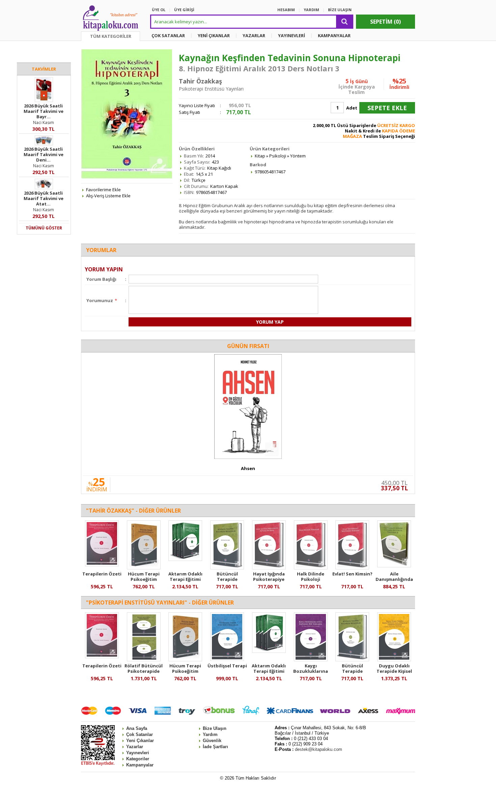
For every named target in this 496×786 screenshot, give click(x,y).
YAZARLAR (254, 35)
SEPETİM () (385, 21)
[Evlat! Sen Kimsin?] (352, 568)
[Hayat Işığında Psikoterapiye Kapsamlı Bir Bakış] (269, 568)
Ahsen (248, 468)
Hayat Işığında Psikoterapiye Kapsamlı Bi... (269, 579)
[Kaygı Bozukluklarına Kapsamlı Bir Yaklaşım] (311, 660)
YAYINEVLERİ (291, 35)
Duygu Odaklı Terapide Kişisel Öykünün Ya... (394, 671)
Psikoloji (277, 156)
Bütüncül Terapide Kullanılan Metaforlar (227, 582)
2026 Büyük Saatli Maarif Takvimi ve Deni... (43, 154)
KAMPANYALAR (334, 35)
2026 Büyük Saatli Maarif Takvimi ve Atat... (43, 198)
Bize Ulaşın (214, 728)
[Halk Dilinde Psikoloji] (311, 568)
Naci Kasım (43, 122)
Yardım (210, 734)
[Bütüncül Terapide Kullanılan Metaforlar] (227, 568)
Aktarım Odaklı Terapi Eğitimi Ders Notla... (185, 579)
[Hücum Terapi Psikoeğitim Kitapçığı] (144, 568)
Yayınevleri (137, 752)
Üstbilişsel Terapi (227, 666)
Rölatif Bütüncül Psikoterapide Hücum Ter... (144, 671)
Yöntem (298, 156)
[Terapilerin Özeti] (102, 565)
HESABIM (286, 9)
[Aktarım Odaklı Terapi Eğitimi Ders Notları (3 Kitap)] (185, 559)
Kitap (260, 156)
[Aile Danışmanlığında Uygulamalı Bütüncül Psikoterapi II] (394, 566)
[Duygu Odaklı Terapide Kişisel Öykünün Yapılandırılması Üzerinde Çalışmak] (394, 660)
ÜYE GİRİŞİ (184, 9)
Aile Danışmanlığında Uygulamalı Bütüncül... (394, 582)
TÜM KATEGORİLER (110, 36)
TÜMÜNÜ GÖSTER (44, 228)
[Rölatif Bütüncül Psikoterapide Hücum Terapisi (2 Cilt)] (144, 660)
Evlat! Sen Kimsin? (352, 574)
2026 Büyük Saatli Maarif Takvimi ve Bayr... (43, 111)
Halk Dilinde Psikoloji (310, 576)
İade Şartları (215, 746)
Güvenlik (212, 740)
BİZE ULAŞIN (340, 9)
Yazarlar (134, 746)
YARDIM (311, 9)
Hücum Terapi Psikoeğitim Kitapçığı (144, 579)
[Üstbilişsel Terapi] (227, 659)
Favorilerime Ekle (103, 190)
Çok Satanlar (139, 734)
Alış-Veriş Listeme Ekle (108, 196)
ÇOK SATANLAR (168, 35)
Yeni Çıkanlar (140, 740)
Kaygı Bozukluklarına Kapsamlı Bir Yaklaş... (310, 674)
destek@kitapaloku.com (318, 749)
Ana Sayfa (136, 728)
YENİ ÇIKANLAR (214, 35)
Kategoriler (137, 758)
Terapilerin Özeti (101, 574)
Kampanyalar (140, 764)
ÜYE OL (158, 9)
